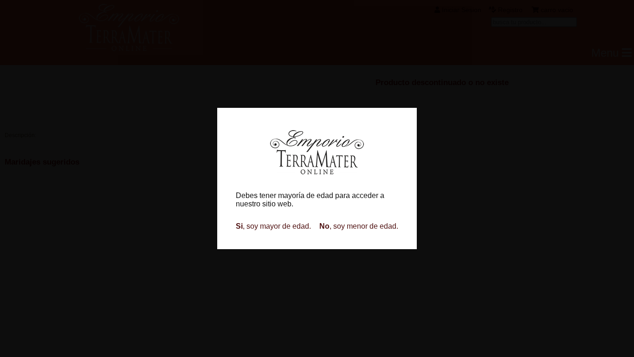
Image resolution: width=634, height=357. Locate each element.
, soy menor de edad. (358, 226)
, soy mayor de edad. (273, 226)
